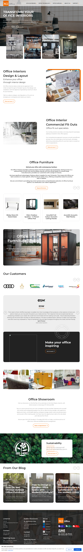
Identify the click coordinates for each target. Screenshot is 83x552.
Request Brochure (41, 188)
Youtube (47, 531)
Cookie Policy (10, 550)
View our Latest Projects (14, 55)
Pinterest (47, 529)
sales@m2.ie (6, 534)
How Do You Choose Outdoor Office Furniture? (15, 490)
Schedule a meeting (10, 26)
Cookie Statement (47, 537)
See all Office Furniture (22, 258)
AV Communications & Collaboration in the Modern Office (69, 489)
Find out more (8, 101)
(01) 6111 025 (26, 534)
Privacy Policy (46, 538)
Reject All (70, 549)
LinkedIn (47, 524)
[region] (41, 548)
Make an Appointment (40, 425)
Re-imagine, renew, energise (50, 55)
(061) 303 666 (6, 533)
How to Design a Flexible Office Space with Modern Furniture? (42, 489)
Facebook (47, 526)
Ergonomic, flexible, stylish (68, 55)
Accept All (78, 549)
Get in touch (50, 351)
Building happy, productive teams (32, 55)
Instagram (48, 521)
